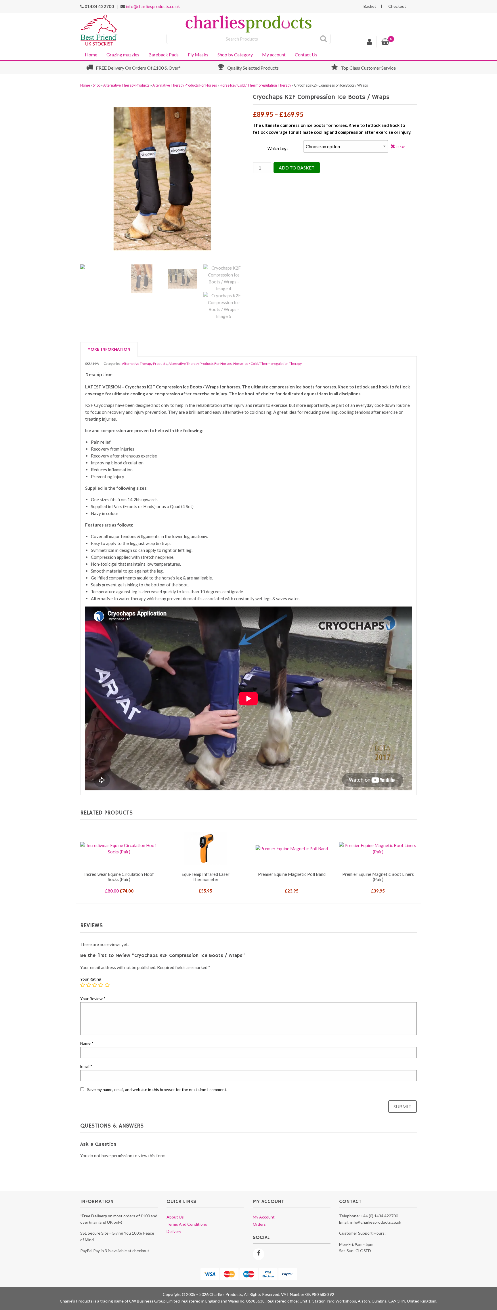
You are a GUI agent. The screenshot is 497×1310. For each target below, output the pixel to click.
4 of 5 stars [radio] (101, 985)
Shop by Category (235, 54)
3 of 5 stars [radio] (95, 985)
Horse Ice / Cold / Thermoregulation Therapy (255, 85)
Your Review (93, 998)
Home (91, 54)
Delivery (174, 1231)
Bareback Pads (163, 54)
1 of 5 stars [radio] (82, 985)
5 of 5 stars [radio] (107, 985)
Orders (259, 1224)
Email (86, 1066)
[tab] (109, 349)
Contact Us (306, 54)
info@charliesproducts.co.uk (153, 6)
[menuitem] (91, 54)
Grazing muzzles (122, 54)
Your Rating (90, 979)
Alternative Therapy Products (126, 85)
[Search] (323, 39)
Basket (370, 6)
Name (86, 1043)
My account (274, 54)
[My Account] (369, 42)
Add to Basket (297, 167)
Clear (400, 147)
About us (175, 1216)
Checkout (397, 6)
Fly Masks (198, 54)
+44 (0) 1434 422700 (379, 1215)
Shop (96, 85)
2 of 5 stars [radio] (88, 985)
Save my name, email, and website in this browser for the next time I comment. (157, 1089)
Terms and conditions (187, 1224)
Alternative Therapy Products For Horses (184, 85)
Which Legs (277, 148)
